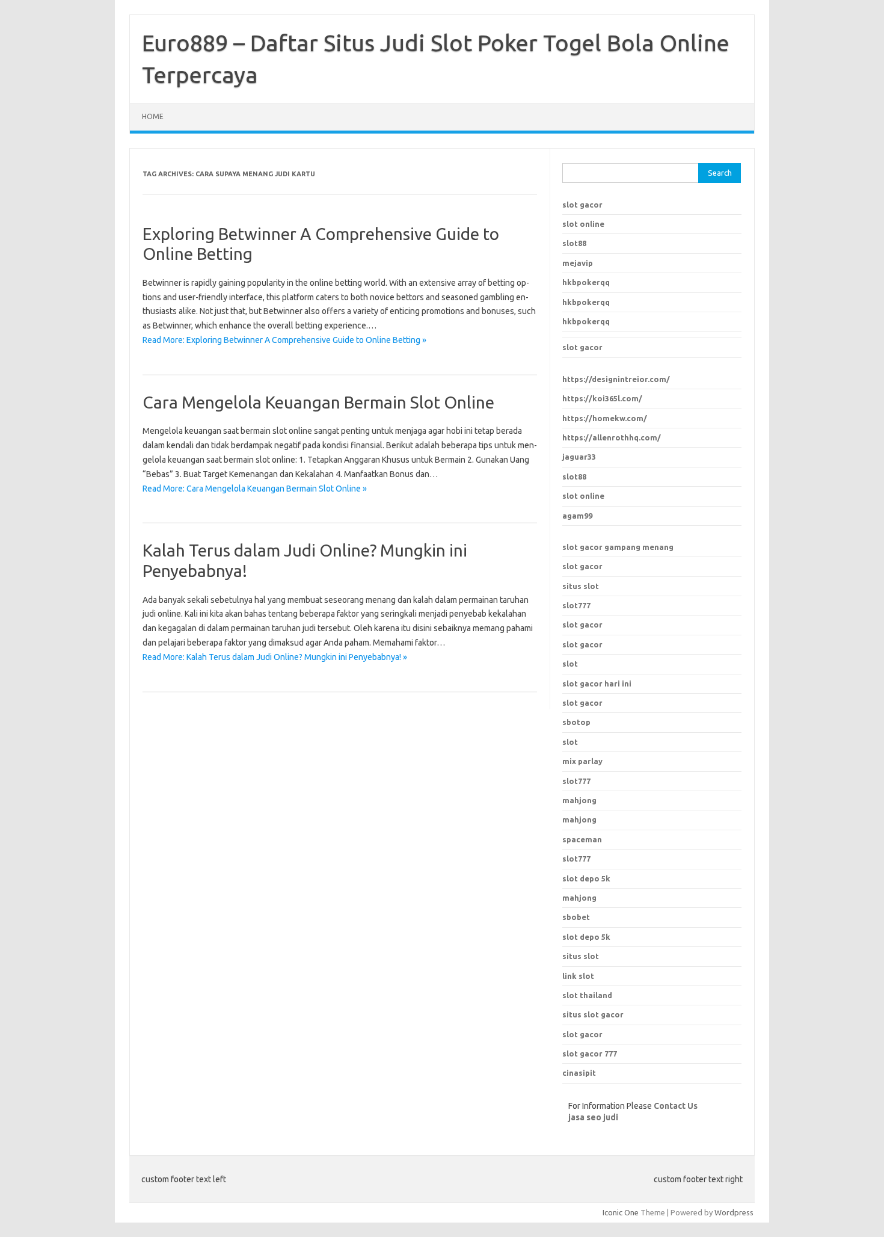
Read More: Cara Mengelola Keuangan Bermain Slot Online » (255, 488)
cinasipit (579, 1073)
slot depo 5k (586, 878)
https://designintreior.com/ (616, 379)
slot (570, 663)
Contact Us (676, 1106)
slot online (583, 224)
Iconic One (621, 1212)
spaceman (582, 839)
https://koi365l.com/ (602, 398)
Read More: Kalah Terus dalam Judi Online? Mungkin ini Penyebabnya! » (275, 657)
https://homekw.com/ (604, 418)
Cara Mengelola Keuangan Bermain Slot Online (318, 402)
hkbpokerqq (586, 282)
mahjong (579, 819)
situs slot (580, 586)
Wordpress (734, 1212)
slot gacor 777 (589, 1053)
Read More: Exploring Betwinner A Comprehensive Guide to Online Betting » (284, 340)
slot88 (574, 243)
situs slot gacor (593, 1014)
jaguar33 (579, 456)
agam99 (577, 515)
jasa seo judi (593, 1117)
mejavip (577, 263)
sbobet (576, 917)
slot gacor (582, 204)
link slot (578, 976)
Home (153, 116)
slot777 (576, 605)
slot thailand (587, 995)
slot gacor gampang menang (618, 547)
